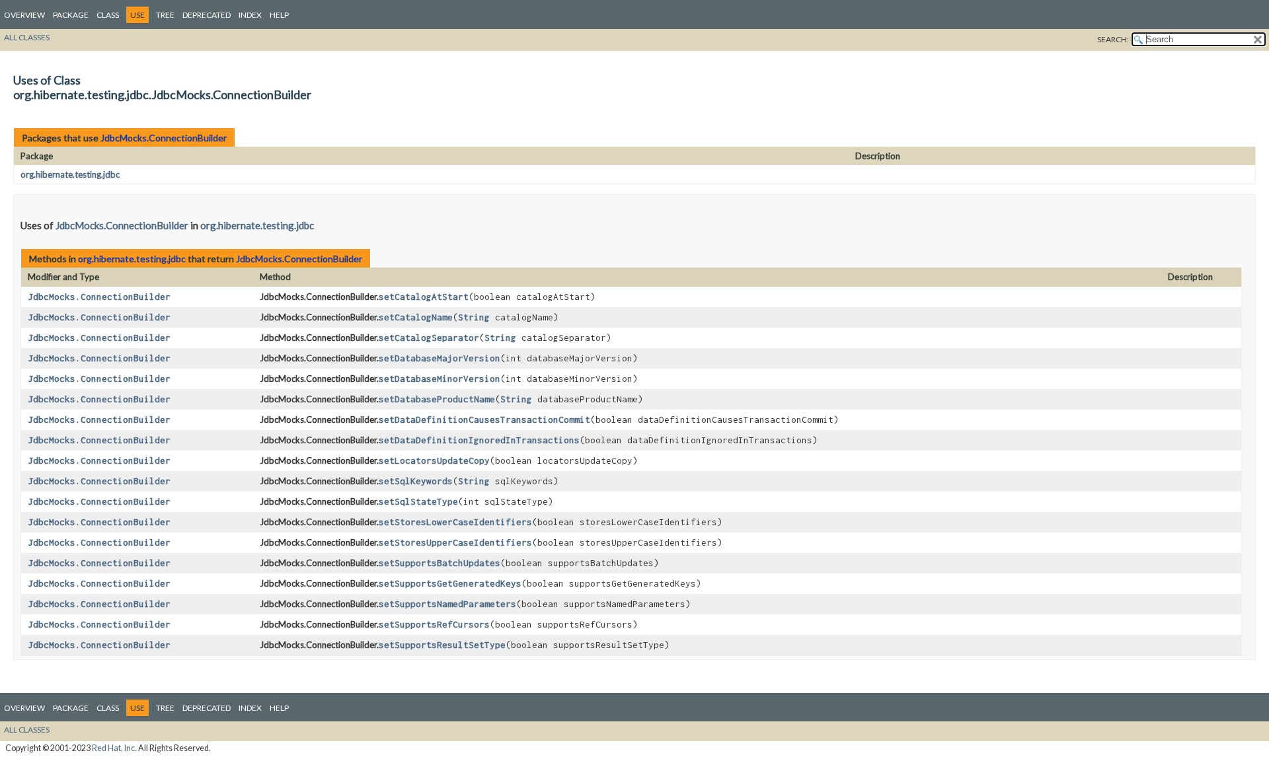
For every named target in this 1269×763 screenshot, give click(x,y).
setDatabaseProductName (437, 399)
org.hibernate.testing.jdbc (70, 174)
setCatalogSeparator (429, 337)
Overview (24, 15)
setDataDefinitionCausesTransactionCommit (484, 419)
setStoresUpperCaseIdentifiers (455, 542)
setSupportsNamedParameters (447, 604)
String (474, 317)
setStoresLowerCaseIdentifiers (455, 522)
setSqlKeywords (416, 481)
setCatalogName (416, 317)
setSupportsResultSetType (442, 644)
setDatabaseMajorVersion (439, 358)
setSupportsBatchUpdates (439, 563)
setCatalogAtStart (424, 296)
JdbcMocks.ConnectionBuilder (163, 137)
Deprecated (206, 15)
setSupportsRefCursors (434, 624)
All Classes (27, 37)
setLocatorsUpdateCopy (434, 460)
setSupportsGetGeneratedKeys (450, 583)
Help (279, 15)
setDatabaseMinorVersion (439, 378)
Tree (165, 15)
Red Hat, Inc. (114, 748)
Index (250, 15)
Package (71, 15)
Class (107, 15)
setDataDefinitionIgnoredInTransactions (479, 440)
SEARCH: (1113, 39)
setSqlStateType (418, 501)
